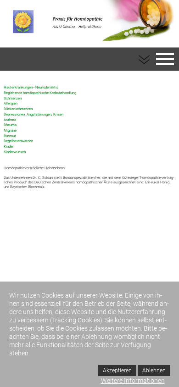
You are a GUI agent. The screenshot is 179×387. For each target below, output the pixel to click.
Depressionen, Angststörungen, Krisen (33, 114)
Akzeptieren (117, 370)
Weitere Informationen (133, 380)
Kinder (9, 146)
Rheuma (10, 125)
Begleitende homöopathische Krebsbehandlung (40, 93)
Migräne (10, 130)
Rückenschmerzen (18, 109)
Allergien (10, 103)
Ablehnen (154, 370)
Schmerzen (13, 98)
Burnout (10, 136)
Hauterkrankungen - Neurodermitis (31, 87)
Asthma (10, 120)
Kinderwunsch (15, 152)
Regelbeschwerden (18, 141)
